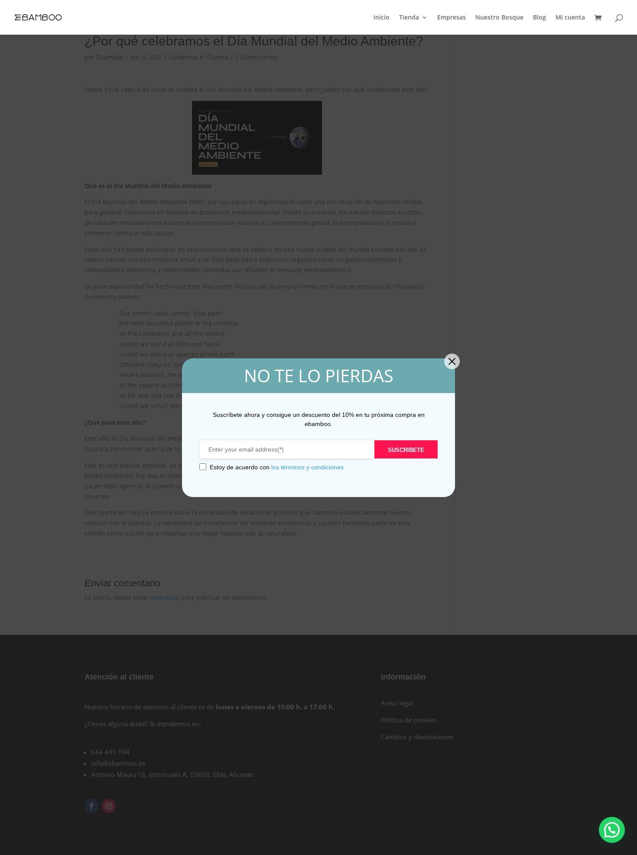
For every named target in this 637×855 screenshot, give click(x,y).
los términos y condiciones (307, 467)
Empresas (451, 17)
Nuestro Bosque (499, 17)
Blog (539, 17)
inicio (382, 17)
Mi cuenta (570, 17)
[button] (612, 830)
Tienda (409, 17)
